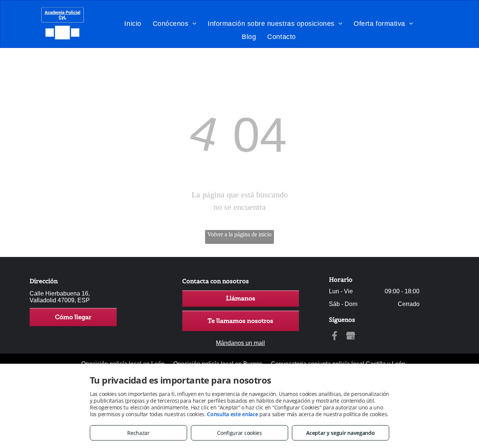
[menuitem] (133, 23)
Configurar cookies (239, 432)
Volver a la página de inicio (239, 234)
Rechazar (138, 432)
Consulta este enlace (232, 414)
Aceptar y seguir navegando (340, 432)
